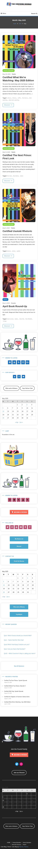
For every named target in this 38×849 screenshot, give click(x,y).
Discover (7, 105)
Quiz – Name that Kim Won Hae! (14, 640)
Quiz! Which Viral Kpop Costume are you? (16, 644)
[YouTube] (14, 362)
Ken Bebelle (28, 319)
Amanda (13, 303)
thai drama (25, 98)
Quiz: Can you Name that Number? (14, 649)
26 (3, 418)
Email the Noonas (19, 561)
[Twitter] (7, 527)
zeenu (21, 176)
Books (5, 299)
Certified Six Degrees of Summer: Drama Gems (17, 696)
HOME (8, 842)
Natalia (14, 74)
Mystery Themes (23, 846)
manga (4, 321)
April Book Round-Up (15, 306)
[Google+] (27, 362)
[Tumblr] (25, 527)
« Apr (16, 422)
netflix (19, 98)
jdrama (9, 251)
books (16, 319)
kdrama (14, 98)
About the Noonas (16, 844)
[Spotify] (10, 362)
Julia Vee (21, 319)
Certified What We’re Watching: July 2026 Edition (17, 702)
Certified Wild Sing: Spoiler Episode (13, 691)
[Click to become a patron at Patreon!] (19, 512)
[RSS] (18, 362)
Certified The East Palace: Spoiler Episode (15, 680)
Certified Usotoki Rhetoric (17, 231)
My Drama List (19, 539)
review (13, 251)
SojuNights (19, 614)
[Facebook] (30, 527)
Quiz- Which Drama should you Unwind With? (18, 635)
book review (10, 319)
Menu (4, 13)
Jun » (21, 422)
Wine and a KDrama (19, 607)
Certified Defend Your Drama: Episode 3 (14, 686)
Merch (24, 844)
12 (3, 411)
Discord (19, 546)
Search (33, 13)
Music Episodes (27, 842)
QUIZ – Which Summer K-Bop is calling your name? (19, 653)
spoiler (18, 251)
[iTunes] (23, 362)
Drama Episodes (9, 70)
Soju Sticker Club (27, 388)
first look (9, 176)
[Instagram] (12, 527)
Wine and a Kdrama (11, 388)
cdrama (9, 98)
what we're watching (14, 100)
